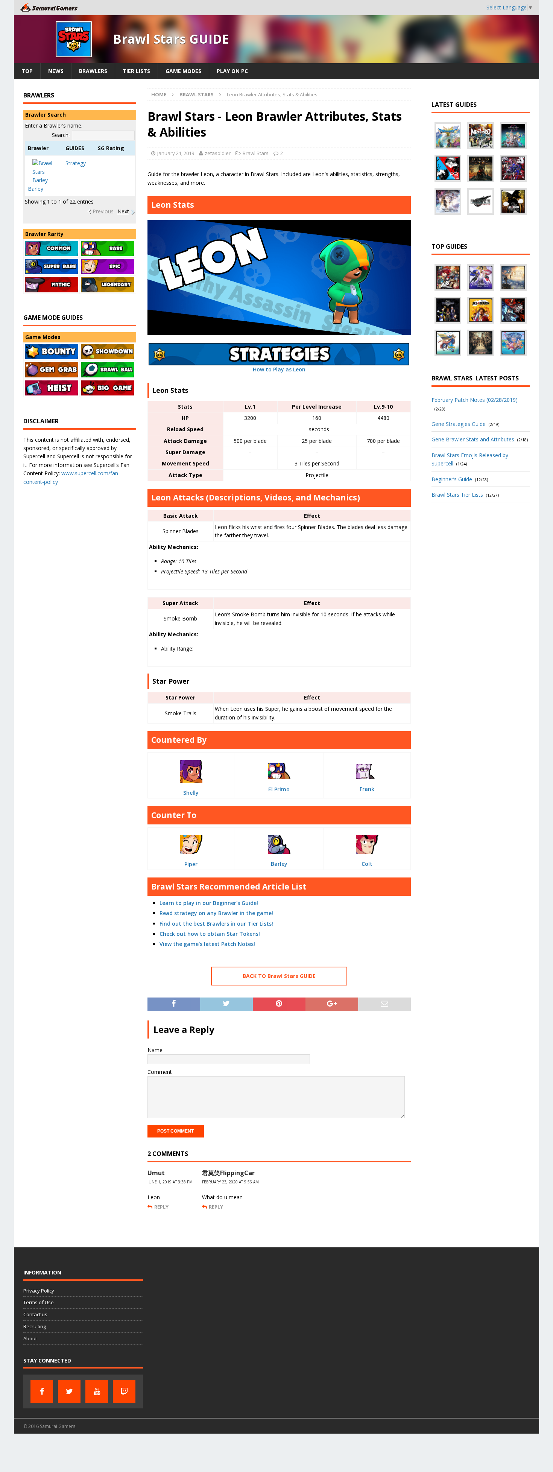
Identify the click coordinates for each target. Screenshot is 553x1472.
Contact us (35, 1314)
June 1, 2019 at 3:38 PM (170, 1182)
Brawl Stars (256, 153)
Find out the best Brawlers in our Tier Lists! (216, 923)
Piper (191, 864)
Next (123, 211)
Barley (279, 863)
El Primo (279, 789)
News (56, 71)
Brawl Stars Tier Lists (457, 494)
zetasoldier (218, 153)
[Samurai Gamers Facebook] (41, 1391)
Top (27, 71)
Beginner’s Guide (451, 479)
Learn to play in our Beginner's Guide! (209, 902)
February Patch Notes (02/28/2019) (474, 399)
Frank (367, 788)
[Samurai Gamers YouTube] (96, 1391)
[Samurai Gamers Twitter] (69, 1391)
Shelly (191, 792)
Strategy (75, 163)
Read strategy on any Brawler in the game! (216, 913)
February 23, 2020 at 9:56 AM (230, 1182)
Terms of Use (38, 1302)
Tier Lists (136, 71)
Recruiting (34, 1326)
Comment (159, 1071)
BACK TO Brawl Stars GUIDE (279, 975)
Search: (61, 134)
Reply (161, 1206)
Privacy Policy (38, 1290)
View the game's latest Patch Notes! (207, 943)
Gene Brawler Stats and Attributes (472, 439)
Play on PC (232, 71)
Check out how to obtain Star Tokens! (210, 933)
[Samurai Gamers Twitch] (124, 1391)
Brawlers (93, 71)
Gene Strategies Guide (458, 423)
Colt (367, 863)
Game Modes (183, 71)
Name (155, 1050)
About (30, 1338)
